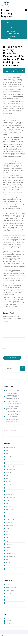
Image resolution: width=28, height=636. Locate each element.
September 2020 (10, 556)
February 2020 (9, 569)
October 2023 (9, 494)
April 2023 (8, 506)
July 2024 (8, 472)
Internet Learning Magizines (7, 13)
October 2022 (9, 522)
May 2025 (8, 453)
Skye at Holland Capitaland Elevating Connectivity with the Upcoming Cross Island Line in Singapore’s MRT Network (13, 404)
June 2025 (8, 450)
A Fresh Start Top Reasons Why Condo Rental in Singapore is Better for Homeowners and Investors (13, 393)
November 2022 (10, 519)
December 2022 (10, 516)
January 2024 (9, 488)
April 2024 (8, 481)
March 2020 (9, 566)
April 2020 (8, 562)
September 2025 (10, 447)
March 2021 (9, 550)
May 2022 (8, 534)
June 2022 (8, 531)
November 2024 (10, 466)
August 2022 (9, 528)
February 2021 (9, 553)
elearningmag (11, 70)
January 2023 (9, 513)
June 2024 (8, 475)
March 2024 (9, 484)
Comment (6, 322)
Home (8, 22)
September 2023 (10, 497)
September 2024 (10, 469)
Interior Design (10, 593)
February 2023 (9, 509)
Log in (7, 618)
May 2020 (8, 559)
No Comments (14, 71)
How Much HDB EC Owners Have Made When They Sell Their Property (13, 398)
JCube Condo (6, 146)
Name (5, 340)
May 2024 (8, 478)
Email (5, 348)
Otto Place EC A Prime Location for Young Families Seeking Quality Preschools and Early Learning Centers (13, 419)
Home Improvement (11, 587)
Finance (8, 584)
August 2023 (9, 500)
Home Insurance (10, 590)
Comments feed (10, 622)
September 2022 (10, 525)
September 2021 (10, 541)
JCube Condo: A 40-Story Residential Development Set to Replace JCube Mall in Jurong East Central (14, 56)
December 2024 (10, 463)
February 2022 (9, 538)
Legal (7, 597)
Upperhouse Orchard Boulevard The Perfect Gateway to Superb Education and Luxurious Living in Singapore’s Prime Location (13, 411)
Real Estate (9, 600)
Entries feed (9, 620)
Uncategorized (11, 27)
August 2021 (9, 544)
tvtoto (1, 635)
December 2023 (10, 491)
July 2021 (8, 547)
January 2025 (9, 460)
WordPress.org (10, 623)
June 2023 (8, 503)
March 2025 (9, 456)
